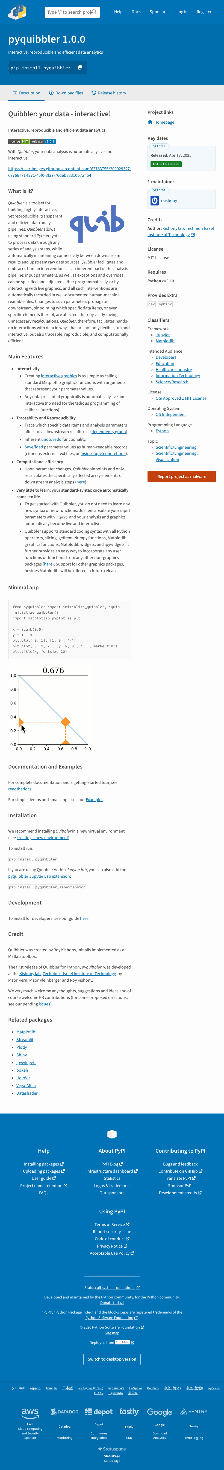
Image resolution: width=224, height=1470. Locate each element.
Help (118, 12)
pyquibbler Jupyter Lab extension (39, 876)
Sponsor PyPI (180, 1186)
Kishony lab (30, 974)
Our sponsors (112, 1193)
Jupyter (163, 335)
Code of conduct (110, 1239)
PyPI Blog (109, 1164)
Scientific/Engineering (176, 447)
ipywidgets (26, 1063)
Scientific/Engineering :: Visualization (177, 456)
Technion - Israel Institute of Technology (79, 974)
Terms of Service (110, 1225)
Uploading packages (41, 1171)
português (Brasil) (90, 1388)
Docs (136, 12)
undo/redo (51, 439)
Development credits (178, 1193)
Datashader (27, 1093)
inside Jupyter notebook (103, 454)
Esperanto (115, 1393)
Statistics (112, 1178)
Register (204, 12)
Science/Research (172, 382)
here (80, 482)
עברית (99, 1393)
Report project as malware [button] (181, 477)
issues (44, 1004)
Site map (112, 1333)
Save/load (34, 447)
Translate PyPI (178, 1178)
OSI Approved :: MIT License (181, 398)
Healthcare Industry (174, 370)
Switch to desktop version (112, 1359)
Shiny (21, 1055)
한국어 (133, 1393)
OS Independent (171, 414)
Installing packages (41, 1164)
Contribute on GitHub (178, 1171)
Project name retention (41, 1186)
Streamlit (24, 1040)
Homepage (164, 122)
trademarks (162, 1312)
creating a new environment (42, 838)
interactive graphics (59, 376)
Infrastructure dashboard (109, 1171)
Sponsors (158, 12)
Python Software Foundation (109, 1318)
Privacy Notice (110, 1246)
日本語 (67, 1388)
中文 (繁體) (194, 1388)
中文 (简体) (172, 1388)
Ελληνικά (135, 1388)
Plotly (21, 1047)
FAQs (43, 1193)
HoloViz (23, 1078)
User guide (41, 1178)
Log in (182, 12)
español (35, 1388)
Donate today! (112, 1303)
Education (165, 364)
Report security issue (112, 1232)
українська (116, 1388)
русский (214, 1388)
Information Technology (178, 376)
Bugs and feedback (180, 1164)
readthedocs (19, 789)
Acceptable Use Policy (109, 1253)
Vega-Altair (26, 1086)
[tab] (26, 93)
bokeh (22, 1070)
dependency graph (109, 432)
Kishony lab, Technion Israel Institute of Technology (181, 231)
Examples (94, 800)
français (51, 1388)
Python (162, 431)
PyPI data (158, 146)
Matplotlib (25, 1032)
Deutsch (153, 1388)
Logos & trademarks (112, 1186)
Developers (166, 357)
